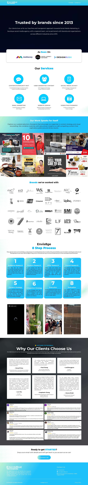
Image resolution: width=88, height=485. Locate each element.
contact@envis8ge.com (63, 471)
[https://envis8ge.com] (12, 2)
